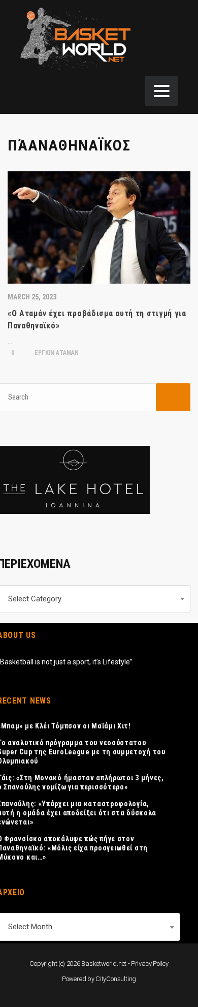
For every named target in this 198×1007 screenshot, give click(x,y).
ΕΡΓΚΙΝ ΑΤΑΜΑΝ (56, 352)
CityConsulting (115, 979)
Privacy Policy (150, 963)
